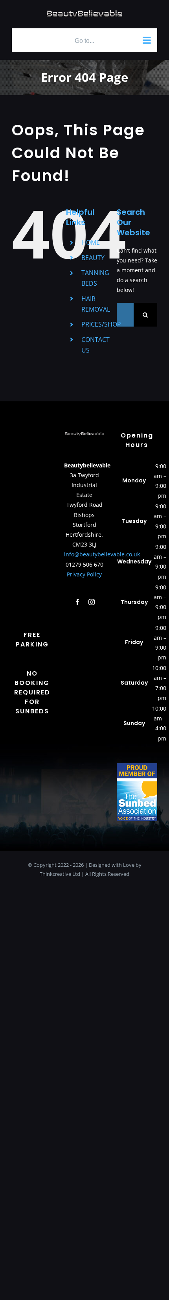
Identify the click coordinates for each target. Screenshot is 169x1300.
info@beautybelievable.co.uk (102, 554)
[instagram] (91, 602)
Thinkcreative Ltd (60, 873)
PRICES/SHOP (101, 324)
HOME (90, 242)
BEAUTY (93, 257)
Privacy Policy (84, 574)
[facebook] (77, 602)
